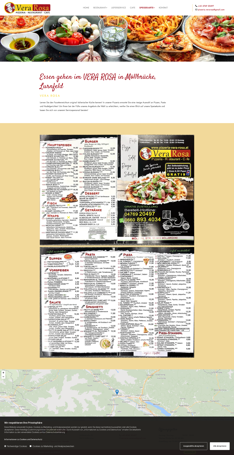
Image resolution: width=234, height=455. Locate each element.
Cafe (132, 7)
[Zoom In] (3, 373)
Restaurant (99, 7)
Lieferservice (118, 7)
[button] (117, 392)
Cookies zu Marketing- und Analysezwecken (53, 446)
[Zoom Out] (3, 377)
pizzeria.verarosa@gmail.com (211, 9)
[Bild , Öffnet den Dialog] (117, 190)
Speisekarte (146, 7)
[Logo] (31, 8)
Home (86, 7)
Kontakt (163, 7)
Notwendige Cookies (17, 446)
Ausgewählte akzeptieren (193, 446)
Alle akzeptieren (219, 446)
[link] (100, 8)
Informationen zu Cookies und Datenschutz (23, 439)
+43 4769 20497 (206, 5)
